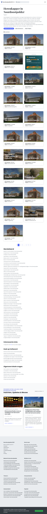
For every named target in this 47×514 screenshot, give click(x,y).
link (11, 344)
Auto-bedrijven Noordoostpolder (11, 491)
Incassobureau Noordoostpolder (31, 494)
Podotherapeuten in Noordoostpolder (12, 320)
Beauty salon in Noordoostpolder (11, 258)
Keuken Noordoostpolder (29, 478)
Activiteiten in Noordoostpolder (11, 370)
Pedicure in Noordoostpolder (10, 317)
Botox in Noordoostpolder (9, 259)
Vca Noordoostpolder (29, 479)
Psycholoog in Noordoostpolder (11, 324)
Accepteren (38, 510)
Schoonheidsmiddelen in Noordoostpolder (13, 325)
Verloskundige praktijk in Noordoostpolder (13, 331)
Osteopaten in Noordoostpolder (11, 315)
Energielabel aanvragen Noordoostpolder (13, 360)
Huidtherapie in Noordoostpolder (11, 288)
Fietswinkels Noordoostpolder (31, 446)
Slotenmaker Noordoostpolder (10, 497)
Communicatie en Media (11, 409)
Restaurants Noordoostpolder (10, 460)
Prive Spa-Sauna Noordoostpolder (32, 492)
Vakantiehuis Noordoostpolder (31, 469)
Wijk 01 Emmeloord (19, 28)
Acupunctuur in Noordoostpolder (11, 253)
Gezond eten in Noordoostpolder (11, 280)
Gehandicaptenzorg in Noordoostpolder (13, 276)
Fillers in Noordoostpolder (9, 271)
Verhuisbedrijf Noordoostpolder (11, 469)
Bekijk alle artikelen (38, 391)
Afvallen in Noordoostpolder (10, 254)
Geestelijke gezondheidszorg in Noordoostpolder (14, 275)
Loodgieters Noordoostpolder (10, 466)
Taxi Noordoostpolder (29, 447)
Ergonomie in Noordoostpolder (10, 268)
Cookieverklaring (7, 450)
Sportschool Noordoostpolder (31, 484)
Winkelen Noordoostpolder (30, 460)
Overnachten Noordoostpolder (31, 468)
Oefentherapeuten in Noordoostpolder (12, 307)
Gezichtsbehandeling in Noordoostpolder (13, 278)
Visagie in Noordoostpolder (10, 332)
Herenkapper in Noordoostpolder (11, 283)
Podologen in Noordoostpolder (10, 319)
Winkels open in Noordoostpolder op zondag (14, 374)
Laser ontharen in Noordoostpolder (11, 300)
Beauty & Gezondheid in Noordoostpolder (13, 251)
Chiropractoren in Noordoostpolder (12, 261)
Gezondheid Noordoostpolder (31, 450)
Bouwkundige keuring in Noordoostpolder (13, 358)
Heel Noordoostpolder (8, 28)
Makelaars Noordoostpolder (10, 484)
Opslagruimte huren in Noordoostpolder (13, 355)
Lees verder (8, 423)
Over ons (6, 449)
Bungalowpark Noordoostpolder (31, 471)
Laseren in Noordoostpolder (10, 298)
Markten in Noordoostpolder (10, 376)
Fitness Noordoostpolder (9, 379)
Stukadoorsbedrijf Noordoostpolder (11, 468)
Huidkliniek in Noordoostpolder (10, 287)
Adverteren (6, 447)
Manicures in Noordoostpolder (10, 302)
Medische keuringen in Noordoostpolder (12, 303)
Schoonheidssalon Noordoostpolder (12, 463)
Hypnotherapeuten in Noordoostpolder (12, 292)
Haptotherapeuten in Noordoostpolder (12, 281)
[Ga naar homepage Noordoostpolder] (7, 2)
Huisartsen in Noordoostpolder (10, 290)
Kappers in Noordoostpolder (10, 293)
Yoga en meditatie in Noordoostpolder (12, 336)
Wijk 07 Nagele (28, 28)
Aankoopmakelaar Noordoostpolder (12, 362)
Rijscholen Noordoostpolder (30, 444)
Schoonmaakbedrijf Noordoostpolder (12, 482)
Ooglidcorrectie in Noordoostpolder (12, 310)
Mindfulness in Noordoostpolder (11, 305)
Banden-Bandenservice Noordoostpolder (13, 494)
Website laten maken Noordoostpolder (33, 482)
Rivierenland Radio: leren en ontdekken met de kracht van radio (13, 412)
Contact (5, 446)
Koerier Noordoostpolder (9, 353)
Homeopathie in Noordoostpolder (11, 285)
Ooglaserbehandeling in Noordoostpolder (13, 308)
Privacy (5, 453)
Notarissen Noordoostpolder (10, 479)
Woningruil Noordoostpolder (30, 491)
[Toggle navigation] (45, 2)
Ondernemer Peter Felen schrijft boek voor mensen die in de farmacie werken (33, 411)
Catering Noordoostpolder (9, 462)
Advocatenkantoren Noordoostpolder (12, 495)
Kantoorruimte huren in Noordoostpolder (13, 351)
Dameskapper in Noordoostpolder (11, 264)
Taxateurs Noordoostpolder (10, 481)
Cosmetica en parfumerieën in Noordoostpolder (14, 263)
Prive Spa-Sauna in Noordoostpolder (12, 322)
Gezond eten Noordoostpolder (31, 453)
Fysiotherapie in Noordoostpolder (11, 273)
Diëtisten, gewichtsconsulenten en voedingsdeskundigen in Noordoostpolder (21, 266)
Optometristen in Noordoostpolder (11, 312)
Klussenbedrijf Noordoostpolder (11, 478)
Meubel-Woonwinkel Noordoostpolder (32, 462)
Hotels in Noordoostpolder (9, 377)
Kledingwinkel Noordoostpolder (31, 481)
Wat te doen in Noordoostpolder (11, 369)
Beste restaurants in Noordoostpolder (12, 372)
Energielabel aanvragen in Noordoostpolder (13, 356)
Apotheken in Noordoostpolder (11, 256)
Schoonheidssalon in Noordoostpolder (12, 327)
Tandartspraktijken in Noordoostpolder (12, 329)
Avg (4, 452)
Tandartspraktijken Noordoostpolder (12, 465)
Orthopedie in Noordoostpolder (11, 314)
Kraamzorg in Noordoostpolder (11, 295)
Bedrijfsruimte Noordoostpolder (31, 495)
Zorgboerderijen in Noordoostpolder (12, 337)
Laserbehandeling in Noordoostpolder (12, 297)
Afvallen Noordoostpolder (30, 452)
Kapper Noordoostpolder (30, 449)
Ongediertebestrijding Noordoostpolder (33, 497)
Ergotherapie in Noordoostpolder (11, 270)
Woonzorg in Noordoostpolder (10, 334)
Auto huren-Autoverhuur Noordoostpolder (13, 492)
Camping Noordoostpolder (30, 466)
